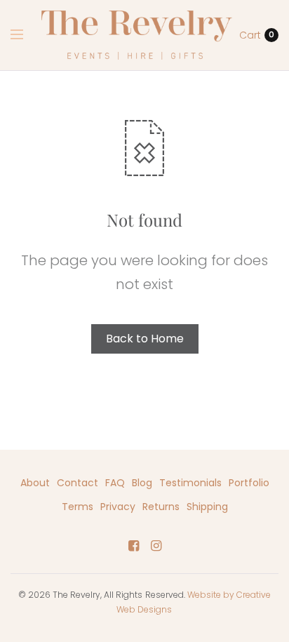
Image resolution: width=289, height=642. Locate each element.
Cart (250, 35)
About (35, 483)
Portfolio (249, 483)
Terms (77, 507)
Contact (77, 483)
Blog (142, 483)
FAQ (115, 483)
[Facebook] (133, 546)
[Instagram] (155, 546)
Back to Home (145, 338)
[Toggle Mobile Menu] (26, 35)
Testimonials (190, 483)
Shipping (207, 507)
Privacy (117, 507)
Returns (161, 507)
